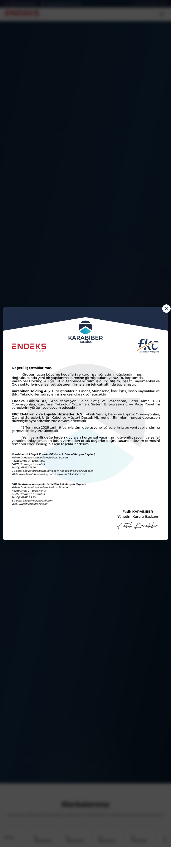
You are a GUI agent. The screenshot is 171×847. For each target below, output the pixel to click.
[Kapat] (166, 308)
